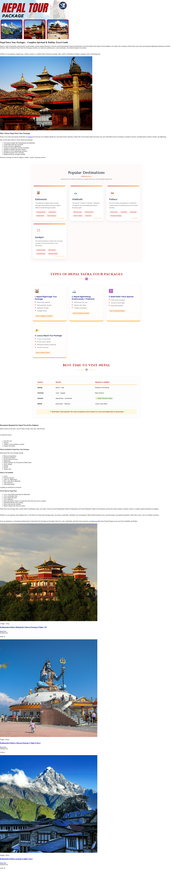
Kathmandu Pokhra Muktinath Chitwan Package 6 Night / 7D (23, 627)
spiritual (30, 137)
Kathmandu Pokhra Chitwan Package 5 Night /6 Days (20, 743)
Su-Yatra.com (93, 521)
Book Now (3, 631)
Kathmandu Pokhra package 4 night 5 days (16, 859)
